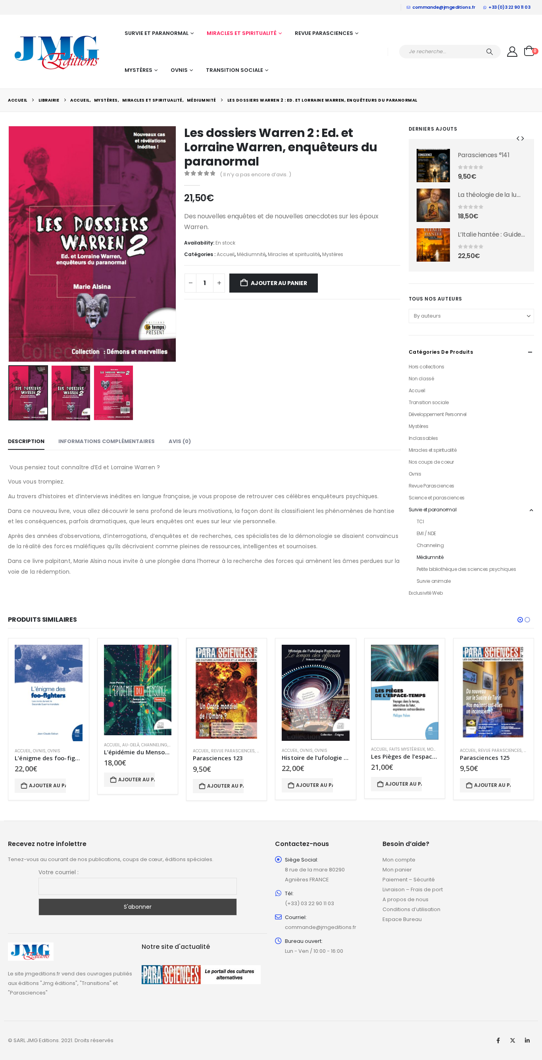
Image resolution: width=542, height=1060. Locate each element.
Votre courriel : (58, 872)
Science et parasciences (437, 497)
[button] (10, 244)
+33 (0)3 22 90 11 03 (509, 7)
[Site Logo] (57, 51)
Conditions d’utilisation (411, 909)
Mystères (138, 70)
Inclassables (423, 438)
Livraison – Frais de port (412, 889)
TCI (420, 521)
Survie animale (434, 581)
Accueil (225, 254)
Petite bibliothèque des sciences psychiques (466, 569)
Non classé (421, 378)
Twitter (513, 1041)
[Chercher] (490, 51)
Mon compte (398, 859)
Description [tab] (26, 441)
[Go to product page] (433, 165)
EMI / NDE (426, 533)
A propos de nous (405, 899)
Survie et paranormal (156, 33)
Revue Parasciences (324, 33)
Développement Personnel (438, 414)
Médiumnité (251, 254)
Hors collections (426, 366)
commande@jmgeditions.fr (443, 7)
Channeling (430, 545)
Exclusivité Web (426, 593)
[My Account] (512, 51)
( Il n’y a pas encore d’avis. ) (255, 174)
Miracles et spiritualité (242, 33)
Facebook (498, 1041)
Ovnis (179, 70)
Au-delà (130, 745)
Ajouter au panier (279, 283)
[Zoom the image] (31, 947)
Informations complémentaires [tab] (106, 441)
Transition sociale (234, 70)
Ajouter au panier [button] (47, 785)
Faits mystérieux (407, 749)
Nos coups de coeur (431, 462)
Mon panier (397, 869)
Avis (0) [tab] (180, 441)
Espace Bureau (402, 919)
